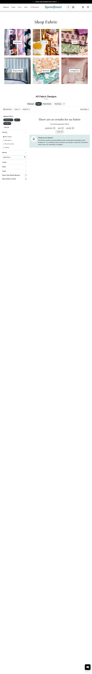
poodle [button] (70, 128)
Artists (14, 153)
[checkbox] (26, 175)
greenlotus (8, 120)
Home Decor (47, 104)
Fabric (26, 7)
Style (14, 167)
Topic (14, 171)
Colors (18, 109)
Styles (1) (26, 109)
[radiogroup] (14, 142)
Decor (20, 7)
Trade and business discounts (46, 2)
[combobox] (60, 104)
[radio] (3, 136)
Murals (13, 7)
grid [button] (61, 128)
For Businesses (35, 7)
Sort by (14, 132)
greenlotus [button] (50, 128)
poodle (7, 123)
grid (17, 120)
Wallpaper (6, 7)
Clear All (6, 127)
